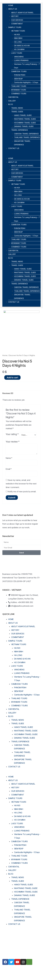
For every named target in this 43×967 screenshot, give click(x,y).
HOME (10, 5)
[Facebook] (5, 962)
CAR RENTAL (13, 97)
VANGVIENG (19, 57)
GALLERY (12, 101)
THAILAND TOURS (18, 86)
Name (9, 458)
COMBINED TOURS (18, 93)
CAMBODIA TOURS (19, 71)
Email (8, 469)
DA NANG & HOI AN (22, 45)
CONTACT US (13, 148)
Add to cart (12, 377)
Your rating (12, 434)
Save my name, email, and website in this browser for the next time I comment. (21, 483)
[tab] (21, 393)
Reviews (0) (7, 393)
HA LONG (18, 42)
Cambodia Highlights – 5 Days (26, 82)
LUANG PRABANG (21, 60)
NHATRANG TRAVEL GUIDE (25, 119)
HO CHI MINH (19, 49)
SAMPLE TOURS (14, 27)
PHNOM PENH (19, 75)
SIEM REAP (18, 79)
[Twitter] (11, 962)
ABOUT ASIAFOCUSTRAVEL (22, 12)
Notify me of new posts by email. (22, 491)
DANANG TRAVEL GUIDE (24, 126)
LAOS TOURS (16, 53)
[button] (21, 154)
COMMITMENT (17, 24)
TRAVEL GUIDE (17, 111)
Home (4, 355)
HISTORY (15, 16)
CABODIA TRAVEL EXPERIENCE (26, 134)
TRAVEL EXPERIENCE (19, 130)
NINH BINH (18, 38)
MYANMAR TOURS (18, 90)
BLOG (10, 104)
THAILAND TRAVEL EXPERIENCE (27, 137)
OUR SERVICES (17, 20)
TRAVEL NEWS (17, 108)
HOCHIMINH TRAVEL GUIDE (25, 123)
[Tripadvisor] (29, 962)
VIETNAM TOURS (18, 31)
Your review (12, 441)
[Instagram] (23, 962)
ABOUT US (12, 9)
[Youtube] (17, 962)
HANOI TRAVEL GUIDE (23, 115)
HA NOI (17, 34)
